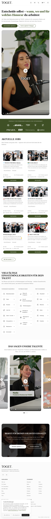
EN (44, 2)
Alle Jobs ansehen (8, 259)
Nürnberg (28, 488)
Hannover (28, 493)
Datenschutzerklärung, (13, 510)
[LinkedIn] (6, 474)
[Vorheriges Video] (1, 379)
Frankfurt (40, 484)
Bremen (40, 488)
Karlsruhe (28, 495)
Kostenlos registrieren (17, 446)
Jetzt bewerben (13, 180)
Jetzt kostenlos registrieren (10, 25)
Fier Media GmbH (46, 517)
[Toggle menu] (30, 2)
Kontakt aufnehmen (34, 446)
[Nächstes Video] (49, 379)
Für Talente (4, 484)
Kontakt (3, 493)
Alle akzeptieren (16, 515)
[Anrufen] (38, 2)
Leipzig (40, 491)
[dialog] (16, 508)
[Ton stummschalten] (47, 32)
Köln (40, 482)
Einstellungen (25, 515)
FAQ (2, 495)
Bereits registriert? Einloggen (27, 25)
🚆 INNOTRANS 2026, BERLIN (35, 198)
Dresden (40, 493)
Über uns (3, 482)
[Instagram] (3, 474)
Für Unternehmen (5, 486)
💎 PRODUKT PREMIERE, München (11, 162)
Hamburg (40, 486)
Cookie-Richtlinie (22, 510)
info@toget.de (31, 502)
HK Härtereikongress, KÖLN (9, 234)
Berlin (28, 484)
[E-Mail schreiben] (34, 2)
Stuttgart (28, 491)
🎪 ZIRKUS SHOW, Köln (33, 234)
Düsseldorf (29, 482)
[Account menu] (47, 2)
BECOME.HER (5, 488)
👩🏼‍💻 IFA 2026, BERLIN (33, 162)
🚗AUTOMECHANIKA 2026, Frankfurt (12, 198)
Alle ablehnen (7, 515)
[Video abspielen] (25, 70)
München (28, 486)
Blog (2, 491)
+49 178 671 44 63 (32, 504)
